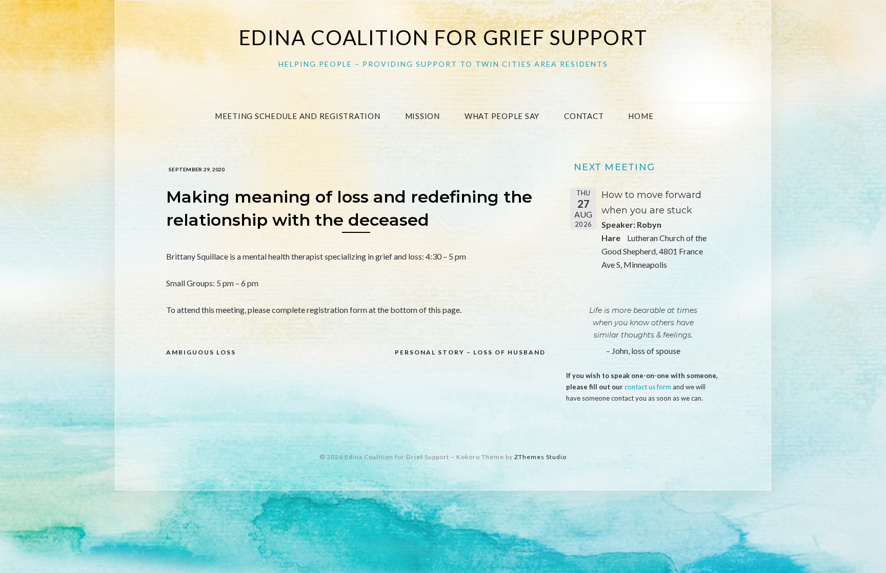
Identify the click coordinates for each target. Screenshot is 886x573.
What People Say (502, 116)
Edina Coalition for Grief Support (443, 37)
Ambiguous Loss (201, 352)
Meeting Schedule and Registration (297, 116)
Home (640, 116)
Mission (422, 116)
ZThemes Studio (540, 457)
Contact (583, 116)
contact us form (648, 387)
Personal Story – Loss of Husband (470, 352)
